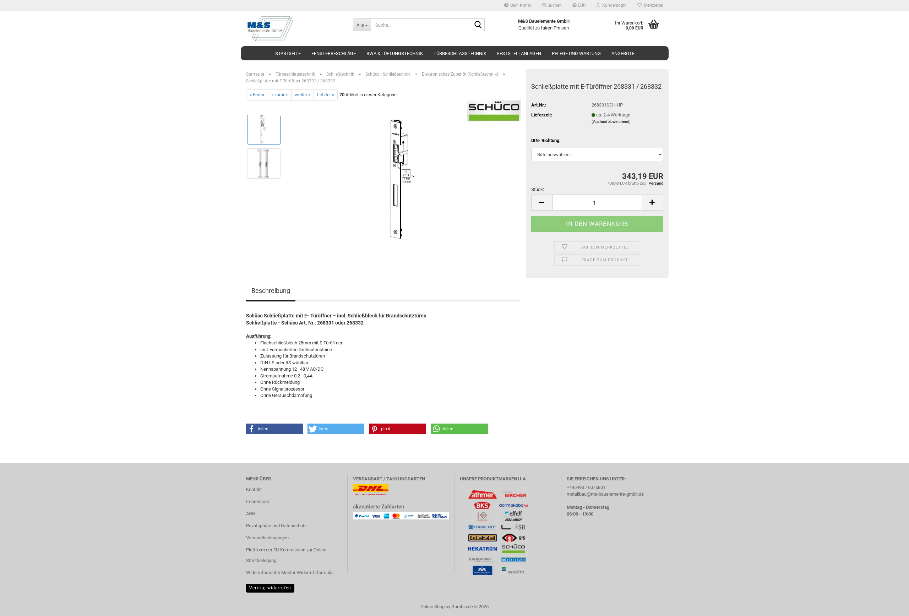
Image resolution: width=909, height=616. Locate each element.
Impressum (257, 501)
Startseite (288, 53)
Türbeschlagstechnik (460, 53)
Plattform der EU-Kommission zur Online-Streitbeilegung (287, 555)
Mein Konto (520, 5)
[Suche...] (478, 25)
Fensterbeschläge (333, 53)
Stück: (537, 189)
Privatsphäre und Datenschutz (276, 525)
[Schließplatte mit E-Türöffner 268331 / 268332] (403, 179)
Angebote (623, 53)
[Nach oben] (889, 605)
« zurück (279, 94)
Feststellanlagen (519, 53)
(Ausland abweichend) (611, 121)
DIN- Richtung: (546, 140)
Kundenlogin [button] (613, 5)
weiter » (302, 94)
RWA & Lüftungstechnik (394, 53)
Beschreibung (270, 290)
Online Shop (432, 606)
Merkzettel (652, 5)
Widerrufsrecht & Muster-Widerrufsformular (290, 572)
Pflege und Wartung (576, 53)
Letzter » (325, 94)
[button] (579, 5)
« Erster (257, 94)
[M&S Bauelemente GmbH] (294, 28)
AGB (250, 513)
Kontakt (254, 489)
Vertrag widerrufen (270, 587)
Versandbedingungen (267, 537)
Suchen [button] (554, 5)
